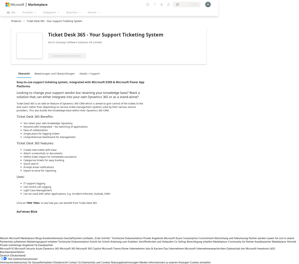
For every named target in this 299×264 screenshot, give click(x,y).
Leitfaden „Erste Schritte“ (97, 238)
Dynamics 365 (51, 248)
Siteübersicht (60, 262)
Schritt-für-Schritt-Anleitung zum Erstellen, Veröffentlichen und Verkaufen (131, 241)
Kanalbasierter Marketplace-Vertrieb (275, 241)
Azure (39, 248)
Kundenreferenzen (53, 238)
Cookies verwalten (200, 262)
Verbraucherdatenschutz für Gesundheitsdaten (26, 262)
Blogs (38, 238)
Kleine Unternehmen (133, 248)
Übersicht (24, 73)
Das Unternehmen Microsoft (180, 248)
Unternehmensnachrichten (211, 248)
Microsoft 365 (67, 248)
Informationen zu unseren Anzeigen (169, 262)
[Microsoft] (15, 5)
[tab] (25, 73)
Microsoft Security (25, 248)
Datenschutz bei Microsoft (241, 248)
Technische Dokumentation (127, 238)
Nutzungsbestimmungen (125, 262)
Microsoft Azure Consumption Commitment (189, 238)
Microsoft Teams (111, 248)
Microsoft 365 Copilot (88, 248)
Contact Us (75, 262)
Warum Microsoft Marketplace (17, 238)
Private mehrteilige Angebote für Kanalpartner (26, 245)
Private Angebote (153, 238)
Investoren (263, 248)
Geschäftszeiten (73, 238)
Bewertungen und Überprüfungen (55, 73)
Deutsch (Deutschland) (13, 255)
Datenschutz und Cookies (95, 262)
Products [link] (16, 21)
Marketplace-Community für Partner (233, 241)
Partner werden (257, 238)
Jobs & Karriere (154, 248)
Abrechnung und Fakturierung (231, 238)
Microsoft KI (7, 248)
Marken (143, 262)
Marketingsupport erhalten (42, 241)
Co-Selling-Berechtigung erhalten (193, 241)
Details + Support (90, 73)
